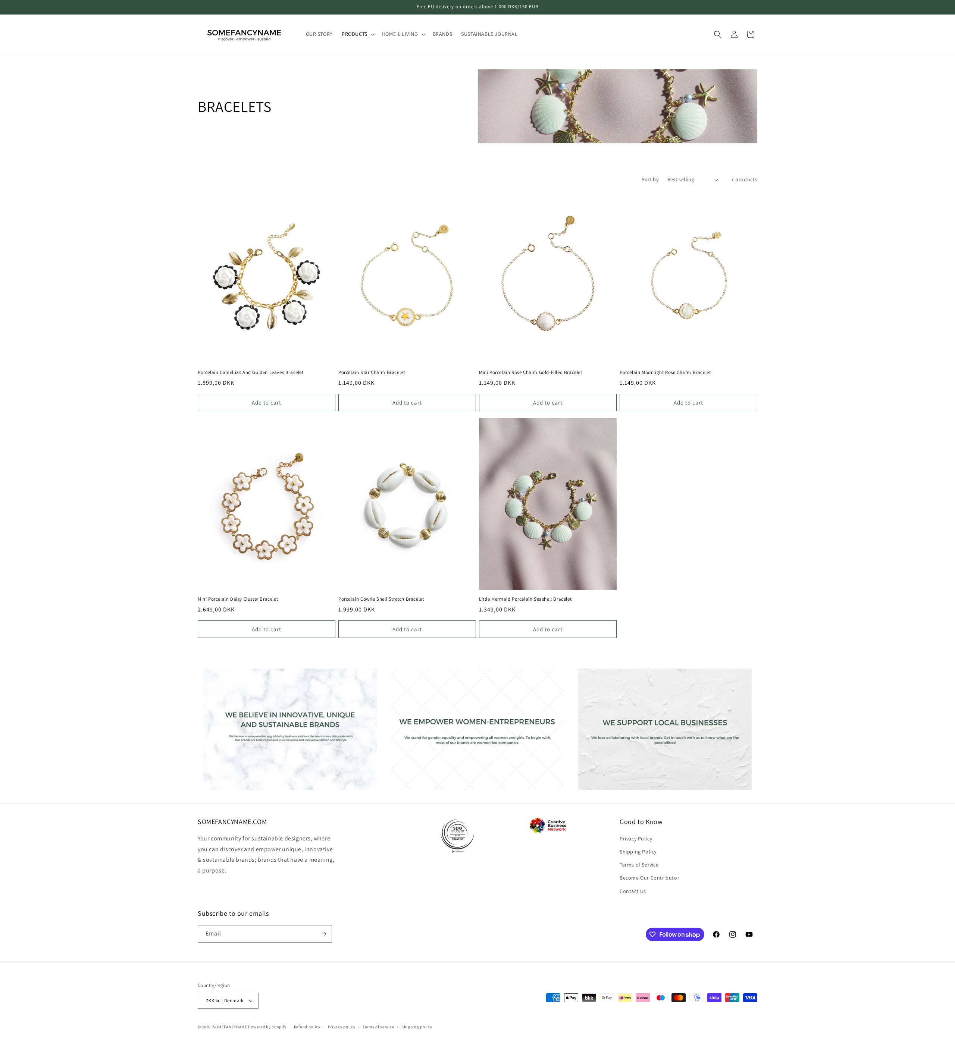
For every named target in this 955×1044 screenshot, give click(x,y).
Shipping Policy (638, 851)
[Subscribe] (323, 934)
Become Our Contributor (649, 877)
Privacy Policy (636, 838)
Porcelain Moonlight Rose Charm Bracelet (665, 372)
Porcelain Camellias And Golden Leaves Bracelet (251, 372)
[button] (357, 34)
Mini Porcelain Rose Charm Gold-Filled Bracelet (530, 372)
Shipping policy (416, 1026)
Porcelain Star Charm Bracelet (371, 372)
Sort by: (651, 179)
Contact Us (633, 891)
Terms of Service (639, 864)
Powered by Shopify (267, 1026)
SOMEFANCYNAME (230, 1026)
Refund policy (307, 1026)
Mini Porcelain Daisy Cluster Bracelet (238, 599)
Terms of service (378, 1026)
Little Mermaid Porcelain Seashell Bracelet (525, 599)
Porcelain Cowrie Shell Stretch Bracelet (381, 599)
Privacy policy (342, 1026)
